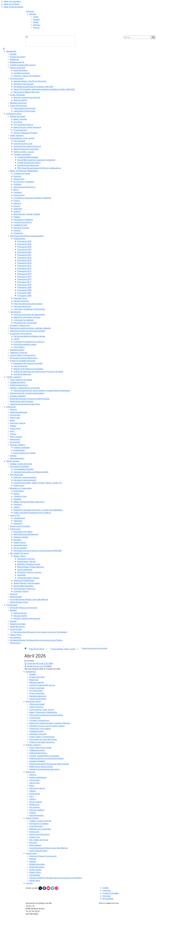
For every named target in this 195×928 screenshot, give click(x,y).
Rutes (31, 785)
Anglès (36, 22)
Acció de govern (36, 690)
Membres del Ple (36, 682)
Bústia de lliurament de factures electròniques (49, 764)
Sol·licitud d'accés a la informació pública (46, 758)
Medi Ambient (35, 845)
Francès (36, 27)
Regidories (33, 679)
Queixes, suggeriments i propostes (44, 755)
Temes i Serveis (32, 818)
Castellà (36, 19)
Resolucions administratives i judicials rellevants (49, 723)
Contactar (30, 11)
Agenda (32, 861)
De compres (34, 807)
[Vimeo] (53, 888)
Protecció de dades (110, 893)
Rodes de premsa (36, 867)
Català (35, 16)
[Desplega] (46, 649)
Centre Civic (34, 831)
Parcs (31, 796)
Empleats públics (36, 731)
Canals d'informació (37, 698)
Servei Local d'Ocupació (39, 834)
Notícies (32, 859)
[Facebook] (45, 888)
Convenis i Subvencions (39, 720)
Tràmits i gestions (33, 745)
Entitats (32, 812)
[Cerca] (153, 37)
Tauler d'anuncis (36, 707)
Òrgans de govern (37, 677)
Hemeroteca (34, 880)
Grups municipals (36, 693)
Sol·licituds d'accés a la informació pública (47, 726)
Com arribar (34, 780)
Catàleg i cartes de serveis (40, 821)
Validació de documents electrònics (44, 769)
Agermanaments (36, 815)
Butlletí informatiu (37, 864)
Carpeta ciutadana (37, 761)
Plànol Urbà (34, 783)
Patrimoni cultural (37, 788)
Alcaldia (32, 674)
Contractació (34, 717)
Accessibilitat (108, 898)
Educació (33, 842)
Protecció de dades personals (42, 742)
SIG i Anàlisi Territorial (38, 840)
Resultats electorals (37, 696)
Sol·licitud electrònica (38, 753)
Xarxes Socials (35, 869)
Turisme (29, 883)
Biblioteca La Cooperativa (40, 829)
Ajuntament (31, 671)
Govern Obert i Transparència (42, 736)
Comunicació (31, 853)
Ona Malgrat (34, 875)
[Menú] (4, 48)
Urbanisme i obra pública (40, 728)
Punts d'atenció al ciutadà (40, 747)
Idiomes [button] (32, 14)
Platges (32, 791)
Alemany (36, 25)
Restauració (34, 804)
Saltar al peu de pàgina (13, 7)
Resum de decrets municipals (94, 648)
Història (32, 774)
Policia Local (34, 837)
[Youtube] (49, 888)
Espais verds (34, 793)
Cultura (32, 799)
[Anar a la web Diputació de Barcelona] (134, 916)
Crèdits (105, 888)
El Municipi (30, 772)
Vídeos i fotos (35, 872)
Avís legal (106, 896)
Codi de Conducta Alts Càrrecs (42, 685)
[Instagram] (56, 888)
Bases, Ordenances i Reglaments (43, 712)
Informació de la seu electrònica (43, 739)
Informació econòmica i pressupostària (46, 715)
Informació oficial (37, 649)
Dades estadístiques (38, 777)
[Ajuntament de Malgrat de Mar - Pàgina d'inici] (50, 40)
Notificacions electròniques (41, 766)
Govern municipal (36, 688)
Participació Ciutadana (39, 823)
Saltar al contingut (11, 4)
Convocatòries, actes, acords (63, 649)
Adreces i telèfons (37, 810)
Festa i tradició (35, 802)
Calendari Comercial (37, 734)
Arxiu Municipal (36, 826)
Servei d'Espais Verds (38, 850)
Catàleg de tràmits (37, 750)
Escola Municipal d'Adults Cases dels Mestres (48, 848)
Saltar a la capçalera (12, 1)
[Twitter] (40, 888)
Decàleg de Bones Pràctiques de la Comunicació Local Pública (55, 878)
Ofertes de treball (36, 704)
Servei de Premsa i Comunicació (43, 856)
